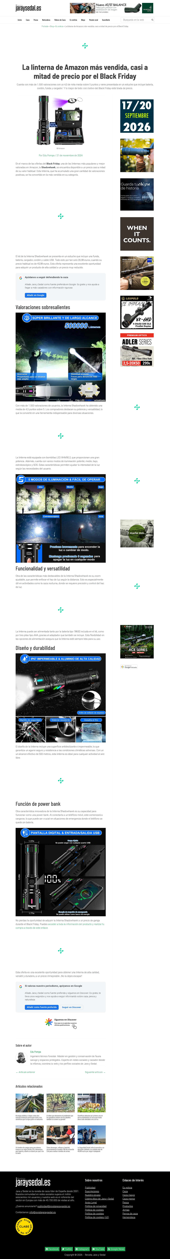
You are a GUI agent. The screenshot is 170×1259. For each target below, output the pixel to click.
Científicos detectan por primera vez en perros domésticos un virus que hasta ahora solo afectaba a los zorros (90, 1117)
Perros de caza (130, 1213)
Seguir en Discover (71, 1007)
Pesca (126, 1202)
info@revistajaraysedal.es (42, 1212)
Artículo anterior (25, 1072)
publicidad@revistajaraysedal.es (53, 1206)
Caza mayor (129, 1195)
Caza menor (129, 1198)
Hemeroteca (129, 1217)
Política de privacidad (96, 1206)
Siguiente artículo (95, 1072)
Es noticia (59, 26)
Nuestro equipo (92, 1195)
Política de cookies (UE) (97, 1217)
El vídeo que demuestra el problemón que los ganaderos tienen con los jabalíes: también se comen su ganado (60, 1117)
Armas (126, 1210)
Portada (45, 26)
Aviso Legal (91, 1202)
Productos (128, 1206)
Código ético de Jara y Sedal (99, 1198)
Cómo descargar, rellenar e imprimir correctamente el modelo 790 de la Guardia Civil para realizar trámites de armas (60, 1149)
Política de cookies (94, 1213)
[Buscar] (152, 19)
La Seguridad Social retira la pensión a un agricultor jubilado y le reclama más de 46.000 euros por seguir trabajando (91, 1149)
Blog (52, 26)
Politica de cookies (94, 1210)
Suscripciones (92, 1191)
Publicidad (90, 1187)
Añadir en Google (35, 295)
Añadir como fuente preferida (42, 1007)
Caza (125, 1191)
